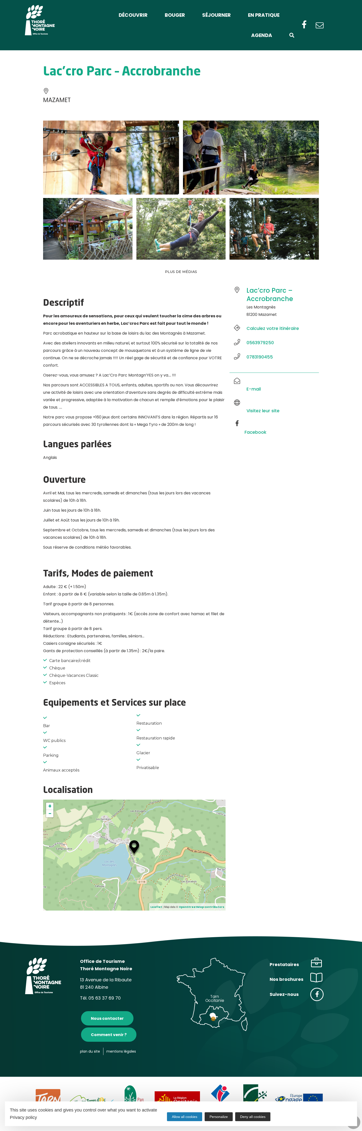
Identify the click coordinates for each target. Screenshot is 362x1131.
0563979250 (260, 343)
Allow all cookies (184, 1117)
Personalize (219, 1117)
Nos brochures (286, 979)
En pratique (264, 15)
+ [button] (49, 806)
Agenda (261, 35)
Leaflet (156, 907)
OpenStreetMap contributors (201, 907)
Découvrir (133, 15)
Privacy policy (23, 1117)
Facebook (255, 432)
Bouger (175, 15)
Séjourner (216, 15)
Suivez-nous (284, 994)
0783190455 (260, 357)
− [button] (50, 813)
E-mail (254, 389)
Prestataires (284, 964)
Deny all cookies (252, 1117)
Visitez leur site (263, 411)
